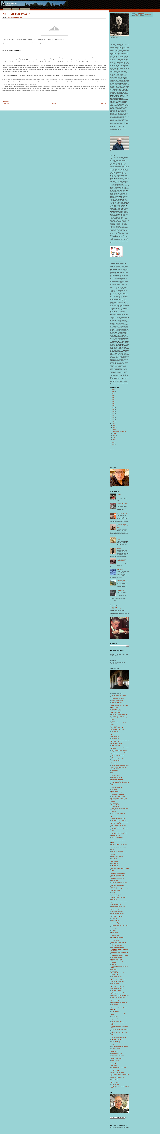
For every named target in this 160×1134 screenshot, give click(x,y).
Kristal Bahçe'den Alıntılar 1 (117, 915)
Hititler (112, 842)
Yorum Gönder (5, 101)
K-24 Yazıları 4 (114, 863)
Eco (112, 772)
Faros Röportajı (114, 803)
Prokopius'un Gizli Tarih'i (116, 976)
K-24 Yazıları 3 (114, 861)
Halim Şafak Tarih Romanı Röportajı (119, 832)
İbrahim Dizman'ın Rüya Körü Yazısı (119, 844)
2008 (113, 442)
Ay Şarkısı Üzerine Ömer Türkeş (118, 716)
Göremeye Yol (114, 816)
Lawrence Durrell (115, 923)
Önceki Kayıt (103, 103)
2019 (113, 403)
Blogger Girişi (25, 9)
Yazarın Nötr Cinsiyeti (122, 513)
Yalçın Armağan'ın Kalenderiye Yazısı (119, 1046)
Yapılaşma (113, 1050)
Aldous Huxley (114, 707)
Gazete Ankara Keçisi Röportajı (118, 813)
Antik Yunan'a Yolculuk (116, 712)
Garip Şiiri (113, 811)
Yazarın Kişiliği (114, 1062)
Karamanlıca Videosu (116, 895)
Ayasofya (113, 721)
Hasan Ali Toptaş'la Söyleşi (117, 837)
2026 (113, 389)
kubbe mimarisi (114, 918)
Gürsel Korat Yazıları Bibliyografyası (119, 820)
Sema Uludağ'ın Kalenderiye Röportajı (119, 995)
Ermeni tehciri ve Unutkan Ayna (118, 796)
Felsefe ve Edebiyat (115, 804)
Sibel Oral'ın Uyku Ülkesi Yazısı (118, 999)
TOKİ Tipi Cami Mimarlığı (116, 1021)
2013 (113, 415)
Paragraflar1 (114, 971)
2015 (113, 411)
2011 (113, 419)
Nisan (114, 437)
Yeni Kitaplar (114, 1069)
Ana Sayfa (54, 103)
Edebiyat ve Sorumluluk (116, 777)
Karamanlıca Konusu (116, 894)
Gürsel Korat (10, 3)
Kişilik (112, 908)
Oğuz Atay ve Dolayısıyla (116, 957)
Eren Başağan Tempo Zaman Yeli (118, 793)
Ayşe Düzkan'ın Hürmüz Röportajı (118, 727)
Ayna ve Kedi (114, 726)
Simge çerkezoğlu (115, 1000)
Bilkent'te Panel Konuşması (117, 741)
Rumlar (112, 985)
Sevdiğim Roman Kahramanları (118, 997)
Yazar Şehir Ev (114, 1051)
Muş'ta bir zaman (115, 940)
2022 (113, 397)
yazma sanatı (114, 1065)
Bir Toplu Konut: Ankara (116, 743)
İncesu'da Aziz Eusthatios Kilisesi (118, 847)
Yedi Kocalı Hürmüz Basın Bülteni (15, 17)
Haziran (115, 433)
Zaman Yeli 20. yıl (115, 1082)
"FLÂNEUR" (119, 494)
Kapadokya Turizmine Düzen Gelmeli (119, 888)
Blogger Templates (135, 14)
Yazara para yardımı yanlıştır (117, 1056)
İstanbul (113, 854)
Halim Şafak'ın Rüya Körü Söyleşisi (119, 833)
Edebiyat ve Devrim (115, 774)
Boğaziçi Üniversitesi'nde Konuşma (119, 750)
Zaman (112, 1081)
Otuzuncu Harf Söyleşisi (116, 959)
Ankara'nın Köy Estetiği (116, 711)
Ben (112, 734)
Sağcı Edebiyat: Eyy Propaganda (118, 992)
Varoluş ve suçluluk (115, 1041)
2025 (113, 391)
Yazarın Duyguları (115, 1060)
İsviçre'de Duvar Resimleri (117, 856)
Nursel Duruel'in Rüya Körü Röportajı (119, 955)
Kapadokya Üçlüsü (115, 890)
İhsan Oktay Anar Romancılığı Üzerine (119, 846)
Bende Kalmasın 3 (115, 736)
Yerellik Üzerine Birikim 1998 (117, 1072)
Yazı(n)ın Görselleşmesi (116, 607)
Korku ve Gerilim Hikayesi (117, 911)
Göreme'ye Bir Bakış (115, 815)
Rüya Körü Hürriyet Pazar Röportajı (119, 986)
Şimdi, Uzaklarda (121, 580)
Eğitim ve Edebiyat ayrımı (116, 786)
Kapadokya (113, 884)
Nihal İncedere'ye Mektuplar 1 (118, 947)
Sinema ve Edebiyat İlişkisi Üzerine (119, 1002)
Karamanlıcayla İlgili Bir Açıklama (118, 897)
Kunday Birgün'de (115, 920)
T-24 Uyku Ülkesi (115, 1011)
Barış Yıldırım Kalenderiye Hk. (118, 733)
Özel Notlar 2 (114, 964)
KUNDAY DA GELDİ (121, 590)
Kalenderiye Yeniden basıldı (117, 878)
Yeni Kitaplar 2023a (115, 1070)
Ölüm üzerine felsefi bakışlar (117, 961)
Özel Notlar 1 (114, 962)
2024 (113, 393)
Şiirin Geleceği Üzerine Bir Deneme (119, 1007)
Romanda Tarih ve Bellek (122, 503)
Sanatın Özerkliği (115, 993)
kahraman (113, 872)
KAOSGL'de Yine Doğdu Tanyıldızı (119, 882)
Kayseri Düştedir (115, 902)
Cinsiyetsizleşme (115, 753)
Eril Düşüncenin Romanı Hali (117, 794)
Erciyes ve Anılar (115, 791)
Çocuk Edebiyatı (114, 763)
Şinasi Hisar (114, 1009)
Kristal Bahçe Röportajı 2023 (117, 913)
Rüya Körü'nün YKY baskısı (117, 988)
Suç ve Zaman (114, 1004)
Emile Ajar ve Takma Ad (116, 787)
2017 (113, 407)
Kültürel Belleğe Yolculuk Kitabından (119, 922)
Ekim (114, 427)
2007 (113, 444)
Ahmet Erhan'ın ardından (116, 704)
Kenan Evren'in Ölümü (116, 904)
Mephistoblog (138, 15)
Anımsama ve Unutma (116, 709)
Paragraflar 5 (114, 969)
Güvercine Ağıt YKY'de (116, 823)
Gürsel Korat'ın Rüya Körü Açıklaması (119, 822)
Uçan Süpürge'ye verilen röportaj (118, 1037)
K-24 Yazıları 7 (114, 867)
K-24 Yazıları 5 (114, 865)
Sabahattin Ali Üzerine (116, 990)
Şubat (114, 439)
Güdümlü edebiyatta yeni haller (118, 818)
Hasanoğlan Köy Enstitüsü (117, 839)
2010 (113, 421)
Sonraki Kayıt (5, 103)
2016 (113, 409)
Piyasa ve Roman (115, 974)
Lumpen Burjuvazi (115, 928)
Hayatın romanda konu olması (118, 840)
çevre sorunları (114, 762)
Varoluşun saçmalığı (115, 1043)
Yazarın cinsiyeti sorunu (116, 1058)
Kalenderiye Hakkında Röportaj (118, 873)
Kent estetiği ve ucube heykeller (118, 906)
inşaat (112, 849)
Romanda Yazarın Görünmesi (117, 979)
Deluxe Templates (147, 14)
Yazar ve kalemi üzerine (116, 1053)
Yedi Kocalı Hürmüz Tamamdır (16, 14)
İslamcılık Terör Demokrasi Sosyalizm (119, 853)
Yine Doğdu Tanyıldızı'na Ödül (118, 1077)
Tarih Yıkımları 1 (114, 1016)
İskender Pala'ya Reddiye (117, 851)
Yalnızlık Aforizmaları (115, 1048)
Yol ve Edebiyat (114, 1079)
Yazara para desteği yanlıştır (117, 1055)
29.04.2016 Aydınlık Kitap (117, 700)
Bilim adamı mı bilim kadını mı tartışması (120, 740)
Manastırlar (113, 930)
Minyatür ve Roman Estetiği (117, 937)
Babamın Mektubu (115, 731)
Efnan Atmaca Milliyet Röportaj (118, 781)
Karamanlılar (114, 899)
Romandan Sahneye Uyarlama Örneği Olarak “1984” (122, 526)
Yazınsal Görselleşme (116, 1063)
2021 (113, 399)
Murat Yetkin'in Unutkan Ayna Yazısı (119, 939)
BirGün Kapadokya (115, 745)
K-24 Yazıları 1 (114, 860)
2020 (113, 401)
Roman (112, 978)
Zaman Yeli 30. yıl (115, 1084)
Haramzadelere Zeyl (115, 835)
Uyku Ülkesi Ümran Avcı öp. (117, 1039)
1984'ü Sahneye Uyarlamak (117, 698)
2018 (113, 405)
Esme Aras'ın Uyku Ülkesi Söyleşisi (119, 798)
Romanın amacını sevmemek (117, 981)
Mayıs (114, 435)
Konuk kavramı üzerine (116, 909)
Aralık (114, 425)
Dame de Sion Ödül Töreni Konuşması (119, 765)
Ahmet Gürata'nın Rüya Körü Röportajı (119, 705)
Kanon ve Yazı (114, 880)
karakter (113, 892)
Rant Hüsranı (120, 569)
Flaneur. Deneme (115, 806)
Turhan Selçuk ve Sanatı (116, 1036)
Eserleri (16, 9)
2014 (113, 413)
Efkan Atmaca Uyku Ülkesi (117, 779)
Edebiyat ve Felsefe (115, 775)
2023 (113, 395)
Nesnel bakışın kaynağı (116, 945)
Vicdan (112, 1044)
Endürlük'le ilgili (114, 789)
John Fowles (114, 858)
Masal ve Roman (115, 932)
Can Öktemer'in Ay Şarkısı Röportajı (119, 752)
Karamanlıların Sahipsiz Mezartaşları (119, 901)
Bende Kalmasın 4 (115, 738)
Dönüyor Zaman (114, 770)
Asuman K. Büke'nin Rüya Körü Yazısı (119, 714)
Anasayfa (7, 9)
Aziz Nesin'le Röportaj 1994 (117, 729)
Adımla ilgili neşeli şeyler (116, 702)
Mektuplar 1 (119, 548)
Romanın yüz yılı (115, 983)
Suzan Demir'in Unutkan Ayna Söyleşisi (120, 1006)
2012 (113, 417)
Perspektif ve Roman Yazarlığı (118, 972)
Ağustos (115, 429)
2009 (113, 423)
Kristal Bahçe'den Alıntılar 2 (117, 916)
